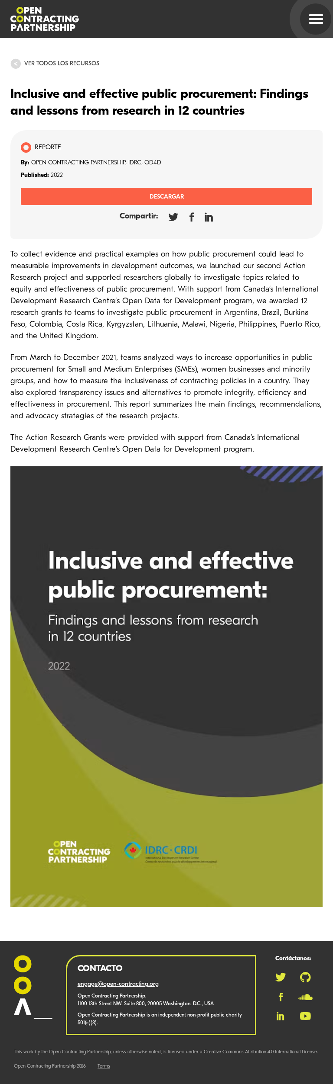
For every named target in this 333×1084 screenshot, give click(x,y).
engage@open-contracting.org (118, 984)
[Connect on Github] (305, 977)
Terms (104, 1066)
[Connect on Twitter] (280, 977)
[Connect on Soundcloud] (305, 997)
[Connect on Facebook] (280, 997)
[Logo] (156, 19)
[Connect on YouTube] (305, 1016)
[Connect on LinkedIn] (280, 1016)
